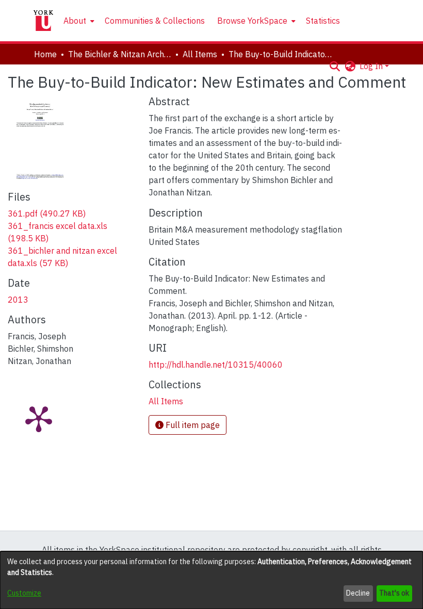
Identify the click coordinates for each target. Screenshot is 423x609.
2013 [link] (18, 299)
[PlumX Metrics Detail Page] (39, 418)
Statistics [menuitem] (323, 20)
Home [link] (45, 54)
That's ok (394, 593)
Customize (24, 593)
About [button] (74, 20)
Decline (358, 593)
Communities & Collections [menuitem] (155, 20)
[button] (334, 66)
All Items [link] (200, 54)
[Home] (43, 20)
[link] (47, 213)
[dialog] (211, 580)
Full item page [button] (192, 425)
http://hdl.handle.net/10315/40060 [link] (216, 364)
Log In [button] (372, 66)
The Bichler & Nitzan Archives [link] (119, 54)
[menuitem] (77, 20)
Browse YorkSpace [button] (252, 20)
